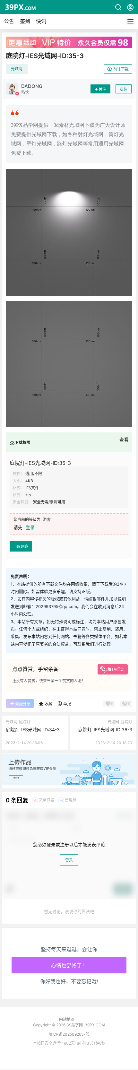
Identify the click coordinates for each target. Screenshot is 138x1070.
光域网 (16, 68)
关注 (102, 89)
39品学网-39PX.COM (85, 1024)
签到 (25, 21)
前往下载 (121, 69)
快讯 (41, 21)
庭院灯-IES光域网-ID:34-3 (33, 729)
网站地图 (66, 1019)
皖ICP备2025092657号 (69, 1034)
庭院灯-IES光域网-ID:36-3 (105, 729)
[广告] (69, 757)
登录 (30, 527)
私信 (123, 89)
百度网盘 (21, 546)
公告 (9, 21)
